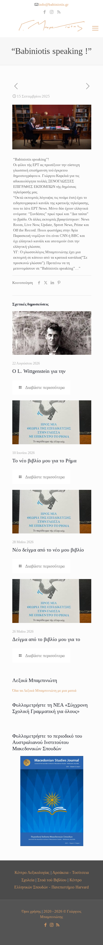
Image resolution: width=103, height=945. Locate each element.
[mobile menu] (95, 28)
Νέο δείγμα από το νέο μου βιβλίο (48, 550)
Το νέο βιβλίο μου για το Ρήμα (44, 460)
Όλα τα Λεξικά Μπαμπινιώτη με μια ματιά (44, 690)
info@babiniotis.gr (53, 4)
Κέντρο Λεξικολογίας (32, 872)
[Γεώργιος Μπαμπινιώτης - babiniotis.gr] (51, 25)
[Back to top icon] (91, 933)
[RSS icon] (59, 12)
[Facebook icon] (44, 12)
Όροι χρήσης (31, 911)
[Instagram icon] (51, 12)
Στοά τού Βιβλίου (51, 880)
